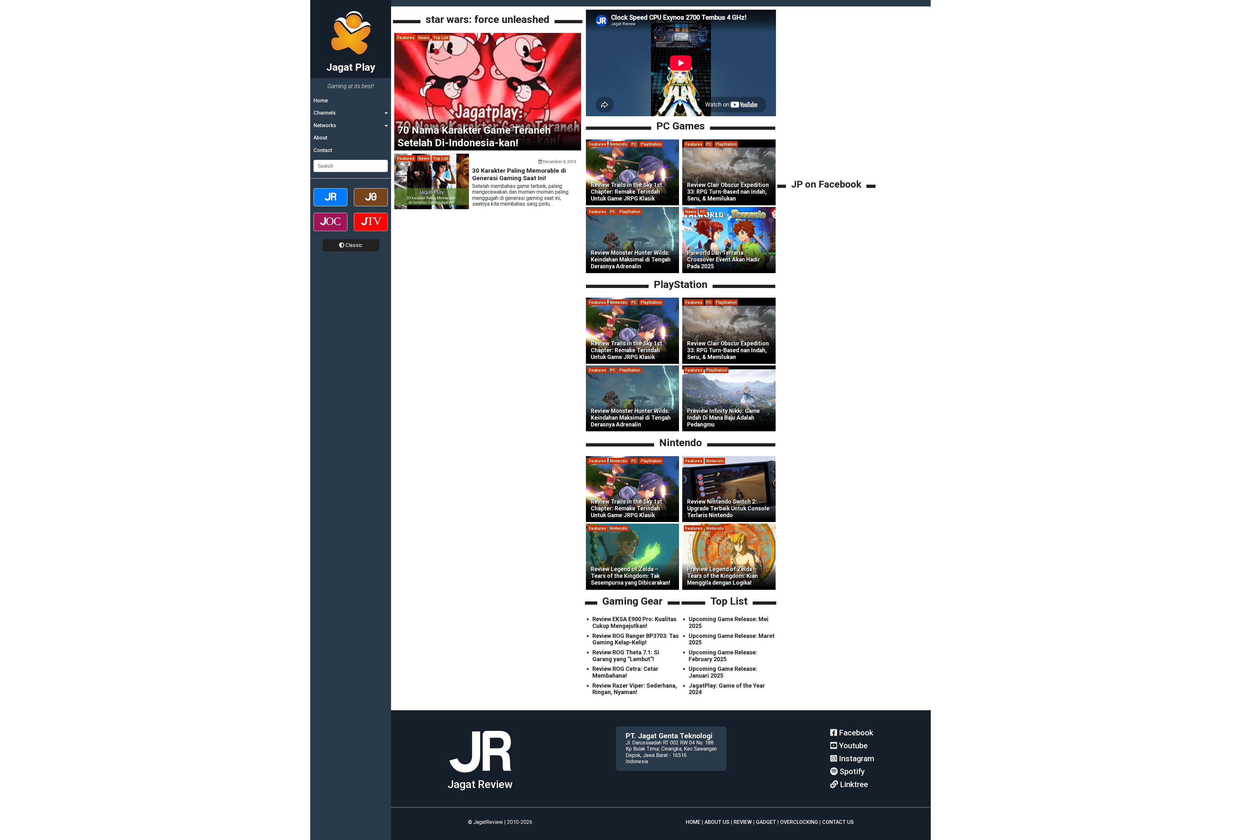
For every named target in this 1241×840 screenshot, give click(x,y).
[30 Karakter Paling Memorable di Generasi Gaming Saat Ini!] (431, 207)
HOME (693, 822)
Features (405, 37)
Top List (440, 37)
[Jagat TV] (370, 227)
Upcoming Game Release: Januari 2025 (723, 672)
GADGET (766, 822)
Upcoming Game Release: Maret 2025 (732, 639)
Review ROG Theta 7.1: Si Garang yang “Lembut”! (625, 655)
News (423, 37)
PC (634, 144)
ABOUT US (717, 822)
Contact (322, 150)
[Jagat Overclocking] (330, 227)
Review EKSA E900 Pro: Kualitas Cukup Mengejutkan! (634, 622)
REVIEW (743, 822)
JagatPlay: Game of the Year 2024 (727, 689)
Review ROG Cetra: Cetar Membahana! (625, 672)
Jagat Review (480, 784)
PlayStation (651, 144)
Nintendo (618, 144)
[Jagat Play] (480, 775)
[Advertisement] (827, 132)
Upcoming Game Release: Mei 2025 (729, 622)
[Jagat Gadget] (370, 203)
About (320, 138)
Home (320, 100)
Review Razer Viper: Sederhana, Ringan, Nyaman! (634, 689)
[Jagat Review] (330, 203)
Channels (324, 113)
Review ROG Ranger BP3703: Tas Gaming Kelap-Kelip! (635, 639)
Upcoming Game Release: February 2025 (723, 655)
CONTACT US (838, 822)
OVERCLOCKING (799, 822)
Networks (324, 125)
